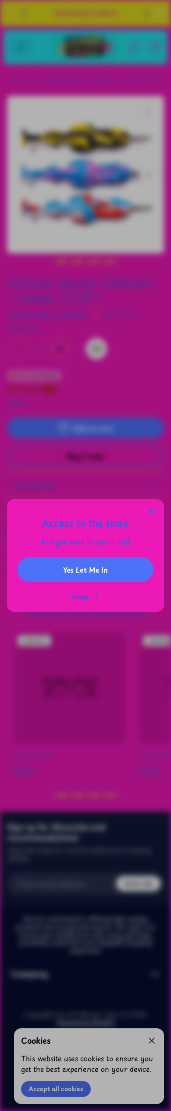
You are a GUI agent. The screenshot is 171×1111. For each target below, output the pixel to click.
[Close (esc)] (151, 511)
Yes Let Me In (85, 569)
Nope (80, 596)
